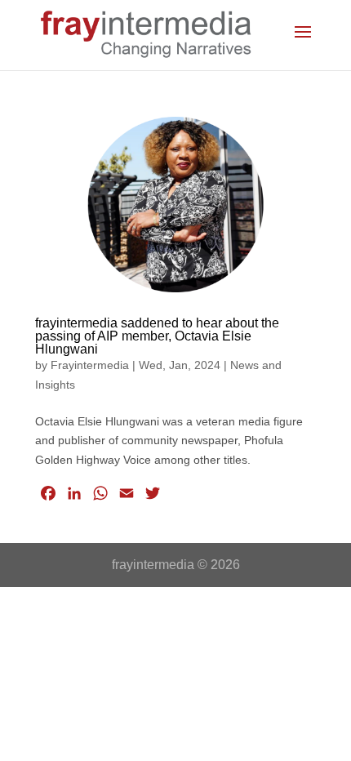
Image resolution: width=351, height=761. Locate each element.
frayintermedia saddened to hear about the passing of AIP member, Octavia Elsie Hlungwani (157, 336)
